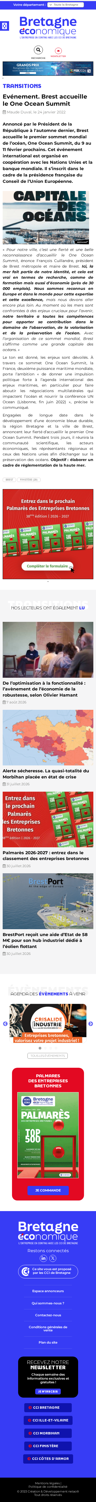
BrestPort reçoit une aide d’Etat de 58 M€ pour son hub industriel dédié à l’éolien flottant (45, 940)
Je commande (48, 1190)
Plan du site (48, 1342)
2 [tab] (45, 1048)
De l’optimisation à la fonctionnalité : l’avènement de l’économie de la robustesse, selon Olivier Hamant (44, 689)
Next (90, 1024)
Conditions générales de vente (48, 1328)
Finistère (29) (29, 479)
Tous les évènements (47, 1056)
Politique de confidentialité (48, 1486)
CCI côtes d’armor (50, 1458)
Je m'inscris (48, 1391)
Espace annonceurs (48, 1291)
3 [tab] (50, 1048)
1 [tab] (40, 1048)
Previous (5, 1024)
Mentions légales (47, 1483)
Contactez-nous (48, 1315)
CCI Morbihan (46, 1433)
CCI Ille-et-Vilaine (50, 1420)
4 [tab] (56, 1048)
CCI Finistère (45, 1446)
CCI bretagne (46, 1407)
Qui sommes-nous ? (48, 1303)
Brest (9, 479)
